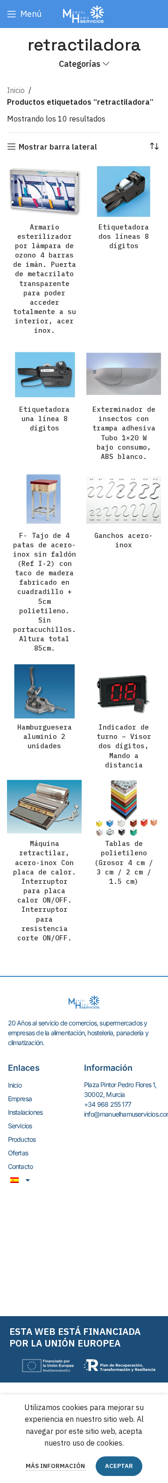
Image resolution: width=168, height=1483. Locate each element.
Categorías (79, 64)
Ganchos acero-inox (123, 540)
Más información (56, 1466)
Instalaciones (25, 1112)
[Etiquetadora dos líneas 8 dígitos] (123, 191)
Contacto (20, 1166)
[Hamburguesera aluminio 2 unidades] (44, 691)
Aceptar (119, 1466)
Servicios (20, 1126)
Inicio (16, 90)
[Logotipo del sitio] (84, 13)
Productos (22, 1139)
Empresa (20, 1099)
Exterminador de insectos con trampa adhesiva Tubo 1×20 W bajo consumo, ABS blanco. (123, 433)
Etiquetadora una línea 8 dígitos (44, 418)
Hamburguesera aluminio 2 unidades (44, 736)
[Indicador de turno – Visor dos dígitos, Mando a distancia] (123, 691)
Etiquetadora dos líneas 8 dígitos (123, 236)
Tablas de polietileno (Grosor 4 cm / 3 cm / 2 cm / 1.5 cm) (123, 862)
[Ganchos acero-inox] (123, 499)
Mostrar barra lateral (58, 146)
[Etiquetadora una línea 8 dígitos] (44, 373)
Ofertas (18, 1153)
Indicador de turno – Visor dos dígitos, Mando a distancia (124, 746)
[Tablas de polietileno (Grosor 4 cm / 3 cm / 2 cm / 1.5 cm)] (123, 808)
